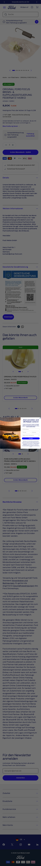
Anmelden (31, 438)
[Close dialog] (40, 418)
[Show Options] (38, 435)
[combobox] (30, 435)
